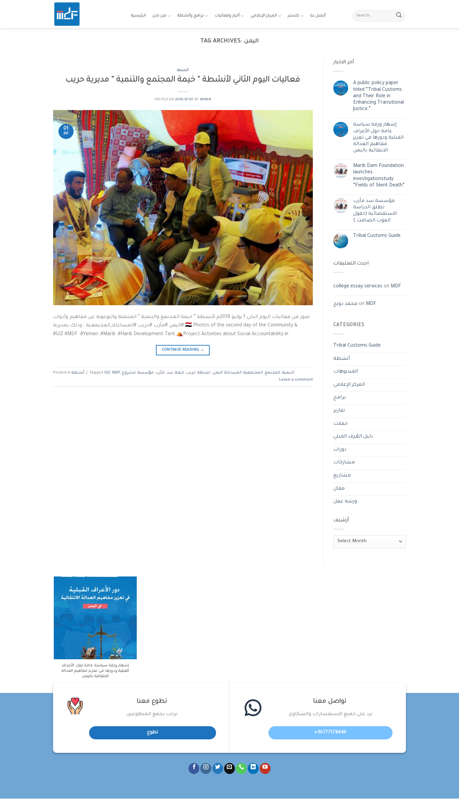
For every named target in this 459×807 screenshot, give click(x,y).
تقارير (339, 411)
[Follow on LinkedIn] (253, 768)
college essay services (357, 286)
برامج (339, 397)
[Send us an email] (229, 768)
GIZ (107, 373)
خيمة (179, 373)
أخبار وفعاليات (227, 16)
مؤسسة (146, 373)
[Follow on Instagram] (205, 768)
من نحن (159, 16)
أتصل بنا (318, 16)
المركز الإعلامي (264, 16)
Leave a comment (296, 380)
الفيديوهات (345, 372)
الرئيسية (138, 16)
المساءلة (233, 373)
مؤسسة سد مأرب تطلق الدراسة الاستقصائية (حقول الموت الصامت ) (375, 211)
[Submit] (399, 16)
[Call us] (241, 768)
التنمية (288, 373)
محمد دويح (345, 304)
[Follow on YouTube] (265, 768)
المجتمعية (253, 373)
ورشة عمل (345, 501)
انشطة (204, 373)
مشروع (129, 373)
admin (205, 100)
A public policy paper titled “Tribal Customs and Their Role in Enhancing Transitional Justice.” (378, 96)
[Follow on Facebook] (194, 768)
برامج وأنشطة (190, 16)
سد (170, 373)
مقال (339, 489)
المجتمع (272, 373)
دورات (339, 450)
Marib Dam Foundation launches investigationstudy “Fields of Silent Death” (379, 176)
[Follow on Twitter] (217, 768)
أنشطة (183, 70)
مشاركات (344, 462)
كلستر (293, 16)
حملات (340, 424)
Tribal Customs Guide (377, 236)
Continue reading (183, 350)
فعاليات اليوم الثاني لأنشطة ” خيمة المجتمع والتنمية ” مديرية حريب (183, 80)
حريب (191, 373)
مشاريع (342, 476)
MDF (116, 373)
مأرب (160, 373)
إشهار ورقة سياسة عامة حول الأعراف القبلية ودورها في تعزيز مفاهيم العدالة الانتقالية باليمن (378, 137)
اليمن (217, 373)
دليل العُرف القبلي (353, 437)
